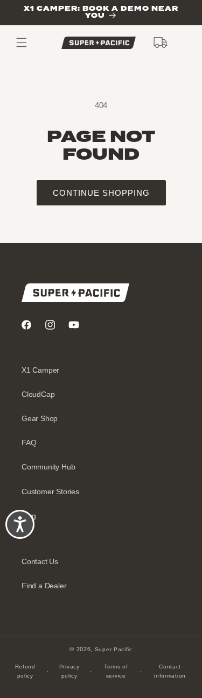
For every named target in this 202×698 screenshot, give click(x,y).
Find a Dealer (44, 585)
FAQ (29, 442)
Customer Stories (50, 491)
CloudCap (38, 394)
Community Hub (48, 466)
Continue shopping (101, 192)
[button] (160, 42)
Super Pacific (114, 649)
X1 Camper (40, 370)
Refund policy (25, 671)
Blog (29, 515)
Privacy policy (69, 671)
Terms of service (116, 671)
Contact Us (40, 561)
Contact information (170, 671)
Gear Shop (40, 418)
